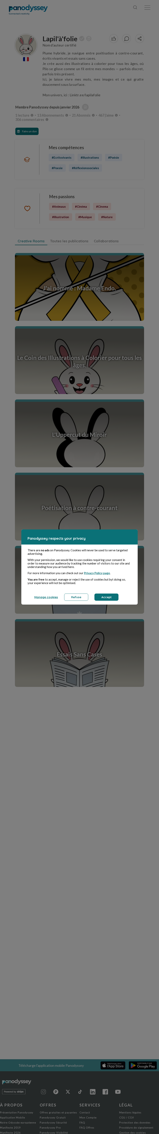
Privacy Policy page (97, 573)
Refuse (76, 597)
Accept (106, 597)
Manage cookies (46, 597)
